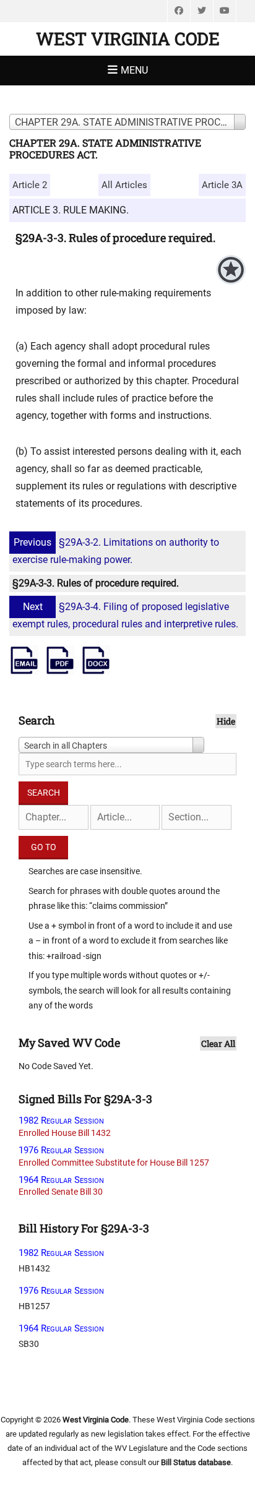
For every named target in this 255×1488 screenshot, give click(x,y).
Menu (134, 70)
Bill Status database (196, 1462)
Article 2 (29, 185)
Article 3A (222, 185)
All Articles (124, 185)
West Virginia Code (128, 38)
